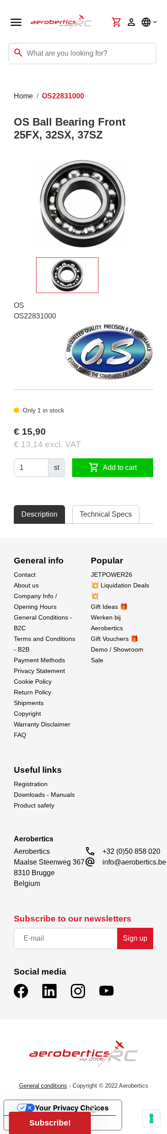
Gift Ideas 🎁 (109, 606)
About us (26, 585)
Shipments (29, 702)
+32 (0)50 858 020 (131, 851)
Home (23, 96)
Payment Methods (39, 660)
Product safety (34, 805)
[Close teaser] (93, 1109)
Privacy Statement (39, 670)
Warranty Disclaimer (42, 724)
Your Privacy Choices (72, 1107)
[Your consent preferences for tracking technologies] (151, 1118)
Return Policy (32, 692)
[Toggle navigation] (12, 82)
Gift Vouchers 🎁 (114, 638)
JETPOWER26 (111, 574)
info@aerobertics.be (134, 862)
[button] (50, 1123)
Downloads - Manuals (44, 794)
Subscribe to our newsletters (72, 918)
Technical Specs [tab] (106, 514)
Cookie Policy (33, 681)
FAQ (20, 734)
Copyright (27, 713)
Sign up (135, 938)
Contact (25, 574)
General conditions (43, 1085)
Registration (31, 783)
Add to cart (113, 467)
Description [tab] (39, 514)
